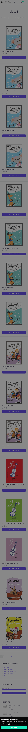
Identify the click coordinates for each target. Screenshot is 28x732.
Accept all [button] (14, 727)
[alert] (14, 366)
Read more (13, 725)
